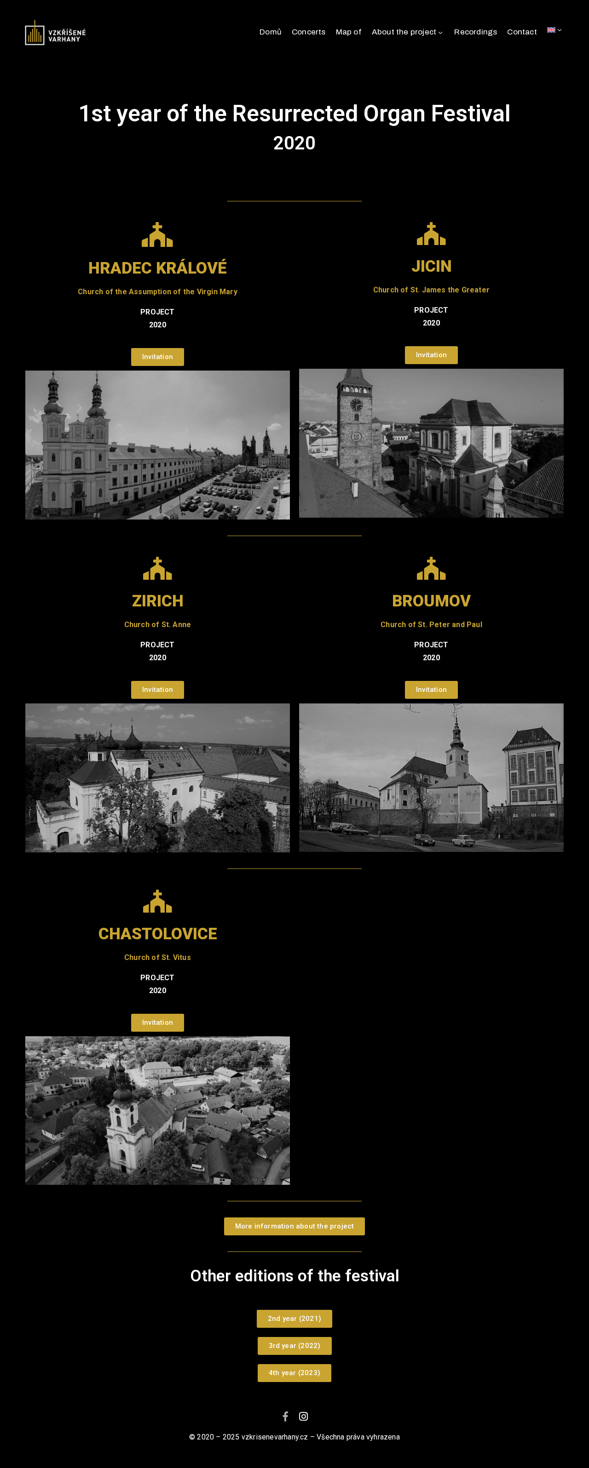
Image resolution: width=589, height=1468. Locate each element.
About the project (404, 32)
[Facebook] (285, 1416)
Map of (349, 32)
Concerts (309, 32)
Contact (522, 32)
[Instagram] (303, 1416)
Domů (271, 32)
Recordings (475, 32)
